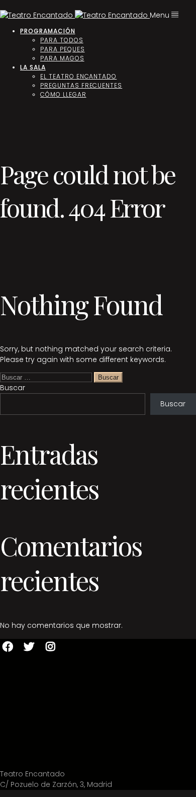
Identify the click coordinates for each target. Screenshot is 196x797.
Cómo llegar (63, 94)
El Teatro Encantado (78, 76)
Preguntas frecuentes (81, 85)
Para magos (62, 58)
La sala (33, 67)
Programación (47, 31)
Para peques (62, 49)
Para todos (61, 40)
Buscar (12, 388)
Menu (160, 15)
